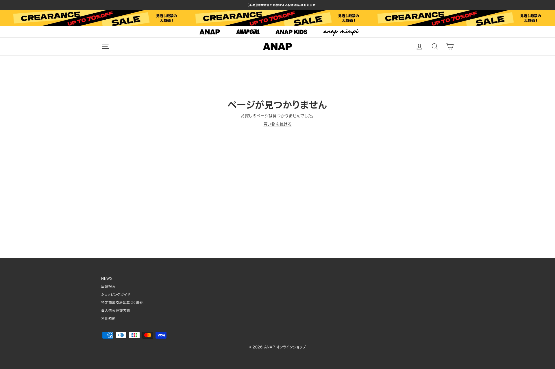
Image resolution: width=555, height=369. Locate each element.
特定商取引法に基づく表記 (122, 302)
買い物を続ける (278, 124)
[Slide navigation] (277, 32)
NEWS (107, 278)
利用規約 (108, 318)
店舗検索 (108, 286)
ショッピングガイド (115, 294)
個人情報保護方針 (116, 310)
